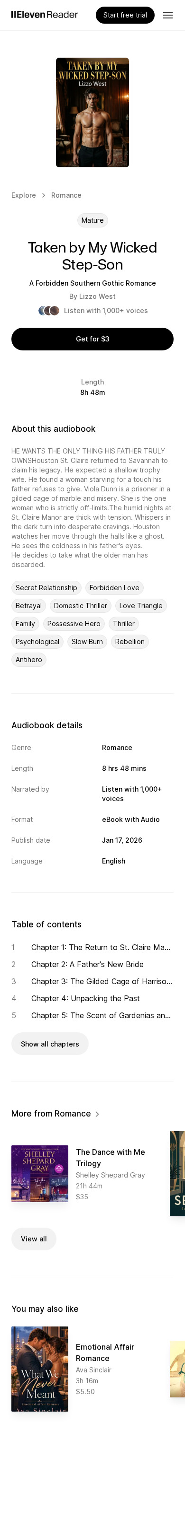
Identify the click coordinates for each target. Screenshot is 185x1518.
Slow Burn (87, 641)
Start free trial (125, 15)
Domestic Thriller (80, 606)
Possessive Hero (74, 623)
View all (34, 1239)
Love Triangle (141, 606)
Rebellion (130, 641)
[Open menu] (167, 15)
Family (25, 623)
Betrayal (29, 606)
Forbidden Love (114, 588)
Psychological (37, 641)
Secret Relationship (46, 588)
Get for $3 (93, 339)
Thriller (124, 623)
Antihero (29, 659)
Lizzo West (97, 296)
